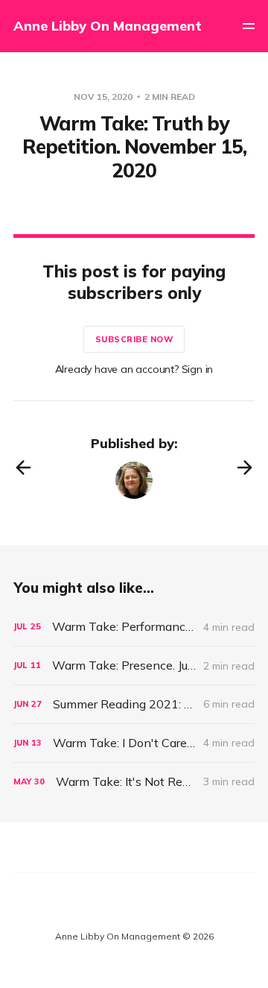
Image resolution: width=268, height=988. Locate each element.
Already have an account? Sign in (134, 369)
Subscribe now (134, 339)
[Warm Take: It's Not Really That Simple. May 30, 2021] (134, 782)
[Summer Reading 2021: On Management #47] (134, 704)
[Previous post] (23, 467)
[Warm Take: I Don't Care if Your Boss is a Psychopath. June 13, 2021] (134, 743)
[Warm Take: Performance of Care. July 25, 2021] (134, 627)
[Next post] (245, 467)
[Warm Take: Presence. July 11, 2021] (134, 665)
